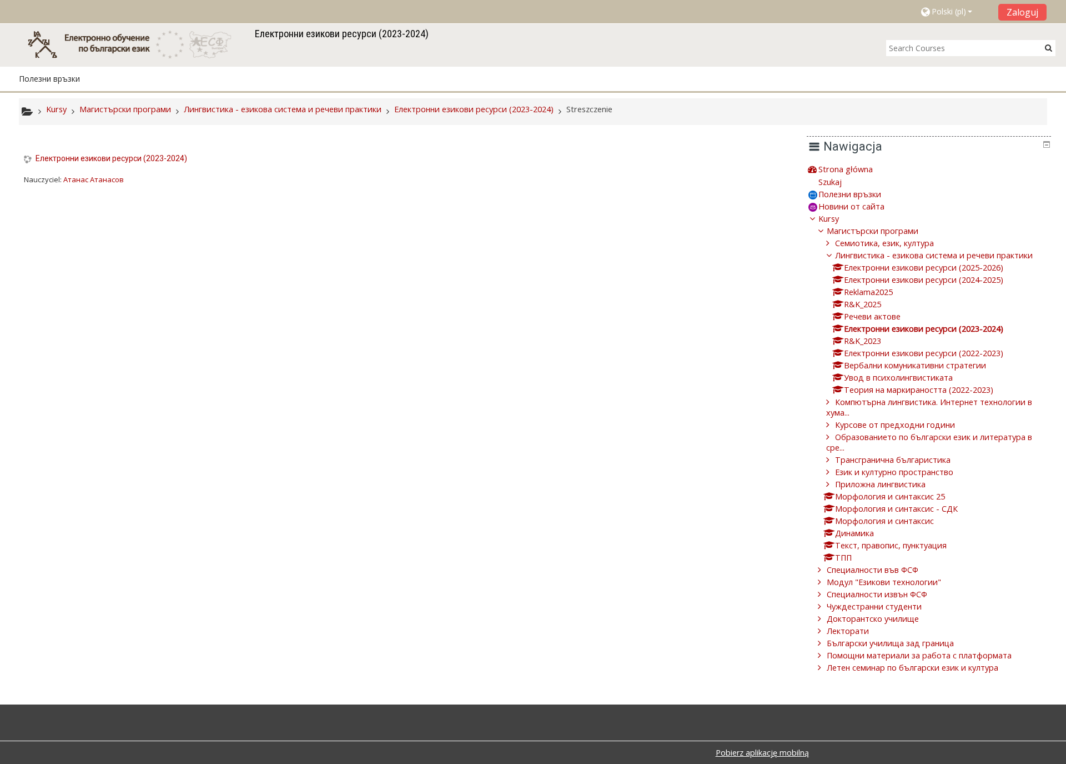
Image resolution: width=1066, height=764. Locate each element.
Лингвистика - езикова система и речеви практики (934, 255)
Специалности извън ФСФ (877, 594)
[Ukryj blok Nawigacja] (1046, 144)
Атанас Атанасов (93, 179)
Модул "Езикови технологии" (884, 582)
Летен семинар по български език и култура (912, 667)
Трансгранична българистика (893, 460)
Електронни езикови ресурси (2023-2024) (111, 158)
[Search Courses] (1048, 47)
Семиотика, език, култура (884, 243)
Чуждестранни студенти (874, 606)
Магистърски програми (872, 231)
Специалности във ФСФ (872, 570)
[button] (955, 12)
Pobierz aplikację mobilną (762, 752)
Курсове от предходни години (895, 425)
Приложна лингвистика (880, 484)
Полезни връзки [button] (49, 78)
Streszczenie (589, 109)
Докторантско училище (873, 618)
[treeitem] (928, 169)
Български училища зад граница (890, 643)
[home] (135, 44)
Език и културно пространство (894, 472)
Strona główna (845, 169)
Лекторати (848, 631)
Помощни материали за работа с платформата (919, 655)
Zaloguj (1022, 12)
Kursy (828, 218)
